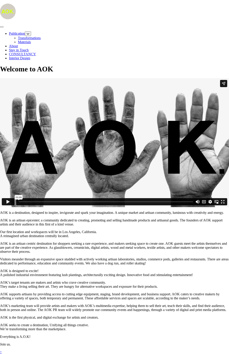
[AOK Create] (8, 18)
